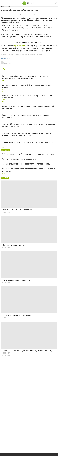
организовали (19, 46)
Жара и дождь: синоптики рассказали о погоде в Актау (26, 164)
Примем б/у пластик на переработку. (16, 315)
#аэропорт (3, 58)
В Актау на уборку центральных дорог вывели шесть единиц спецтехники (25, 116)
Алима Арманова (8, 62)
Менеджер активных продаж (13, 245)
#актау (8, 58)
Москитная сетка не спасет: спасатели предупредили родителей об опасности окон (28, 107)
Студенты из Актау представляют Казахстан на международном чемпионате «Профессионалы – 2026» (26, 134)
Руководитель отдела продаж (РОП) (16, 280)
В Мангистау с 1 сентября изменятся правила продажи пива (28, 154)
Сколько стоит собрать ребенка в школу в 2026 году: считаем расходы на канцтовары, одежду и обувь (25, 77)
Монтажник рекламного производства (17, 210)
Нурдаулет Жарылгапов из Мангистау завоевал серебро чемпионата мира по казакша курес (28, 125)
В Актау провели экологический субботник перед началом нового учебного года (27, 96)
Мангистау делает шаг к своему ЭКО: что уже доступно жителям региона (26, 86)
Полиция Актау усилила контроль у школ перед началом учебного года (27, 143)
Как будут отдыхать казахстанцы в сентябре (21, 159)
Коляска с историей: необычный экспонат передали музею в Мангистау (28, 169)
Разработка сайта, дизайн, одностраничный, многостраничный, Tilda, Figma (27, 352)
